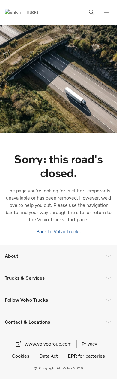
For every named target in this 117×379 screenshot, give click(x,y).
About (11, 256)
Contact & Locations (27, 322)
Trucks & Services (25, 278)
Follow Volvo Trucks (26, 300)
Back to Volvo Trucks (58, 232)
